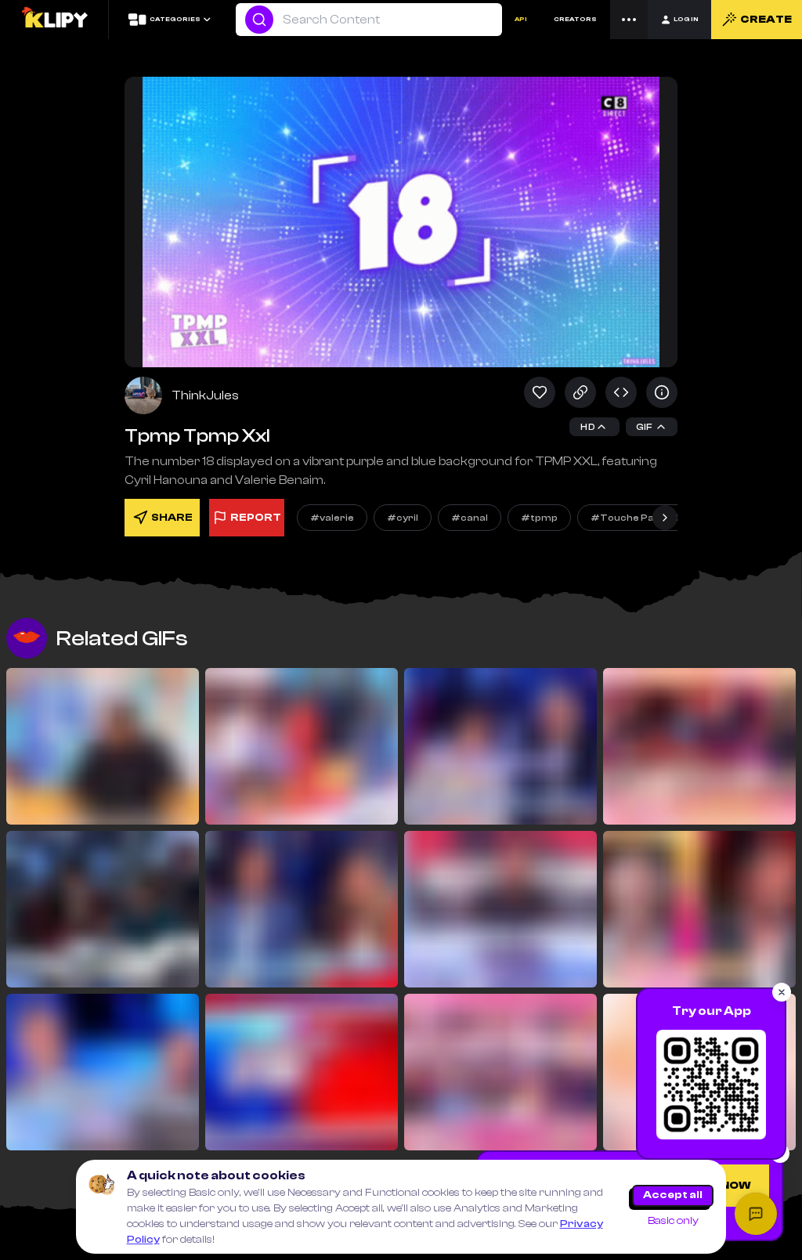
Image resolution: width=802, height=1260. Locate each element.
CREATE (766, 19)
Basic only (673, 1221)
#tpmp (539, 517)
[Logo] (54, 19)
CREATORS (575, 19)
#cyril (402, 517)
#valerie (332, 517)
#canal (469, 517)
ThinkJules (205, 395)
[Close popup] (781, 992)
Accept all (673, 1195)
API (521, 19)
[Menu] (629, 19)
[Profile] (143, 395)
